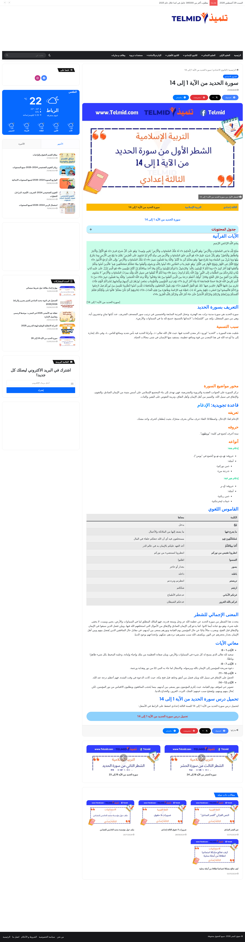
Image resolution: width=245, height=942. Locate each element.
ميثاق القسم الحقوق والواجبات (45, 154)
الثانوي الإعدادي (191, 55)
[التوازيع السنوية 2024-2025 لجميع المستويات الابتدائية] (67, 183)
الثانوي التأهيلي (173, 55)
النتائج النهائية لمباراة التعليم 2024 (192, 2)
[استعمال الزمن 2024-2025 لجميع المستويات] (67, 208)
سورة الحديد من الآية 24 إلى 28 (44, 338)
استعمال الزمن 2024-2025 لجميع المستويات (38, 205)
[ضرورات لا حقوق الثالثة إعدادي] (162, 813)
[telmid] (204, 17)
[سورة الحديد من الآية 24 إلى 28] (67, 341)
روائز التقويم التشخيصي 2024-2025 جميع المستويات (35, 167)
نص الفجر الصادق (231, 829)
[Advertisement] (81, 28)
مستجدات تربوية (136, 55)
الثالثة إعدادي (230, 207)
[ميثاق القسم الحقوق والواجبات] (67, 158)
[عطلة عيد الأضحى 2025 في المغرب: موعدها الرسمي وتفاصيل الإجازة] (67, 316)
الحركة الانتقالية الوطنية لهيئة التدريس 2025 (39, 325)
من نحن (60, 936)
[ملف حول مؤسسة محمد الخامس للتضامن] (110, 813)
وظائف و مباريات (118, 55)
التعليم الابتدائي (209, 55)
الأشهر (60, 143)
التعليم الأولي (224, 55)
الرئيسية (237, 55)
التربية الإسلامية (193, 207)
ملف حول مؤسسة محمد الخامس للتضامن (117, 829)
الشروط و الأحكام (29, 936)
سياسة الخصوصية (47, 936)
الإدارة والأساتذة (154, 55)
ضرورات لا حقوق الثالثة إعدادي (173, 829)
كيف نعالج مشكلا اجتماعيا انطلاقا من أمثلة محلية (218, 868)
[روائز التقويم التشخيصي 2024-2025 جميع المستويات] (67, 171)
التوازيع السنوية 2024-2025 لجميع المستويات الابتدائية (34, 180)
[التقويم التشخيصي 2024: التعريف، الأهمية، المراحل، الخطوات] (67, 196)
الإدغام (203, 405)
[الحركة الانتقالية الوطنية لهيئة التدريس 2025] (67, 329)
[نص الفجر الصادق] (214, 813)
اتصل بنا (15, 936)
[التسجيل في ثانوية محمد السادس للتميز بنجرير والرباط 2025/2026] (67, 304)
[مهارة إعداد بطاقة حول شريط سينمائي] (67, 291)
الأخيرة (22, 143)
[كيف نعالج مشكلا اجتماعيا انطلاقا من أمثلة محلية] (214, 852)
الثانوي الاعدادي (220, 70)
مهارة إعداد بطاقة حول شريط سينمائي (41, 287)
